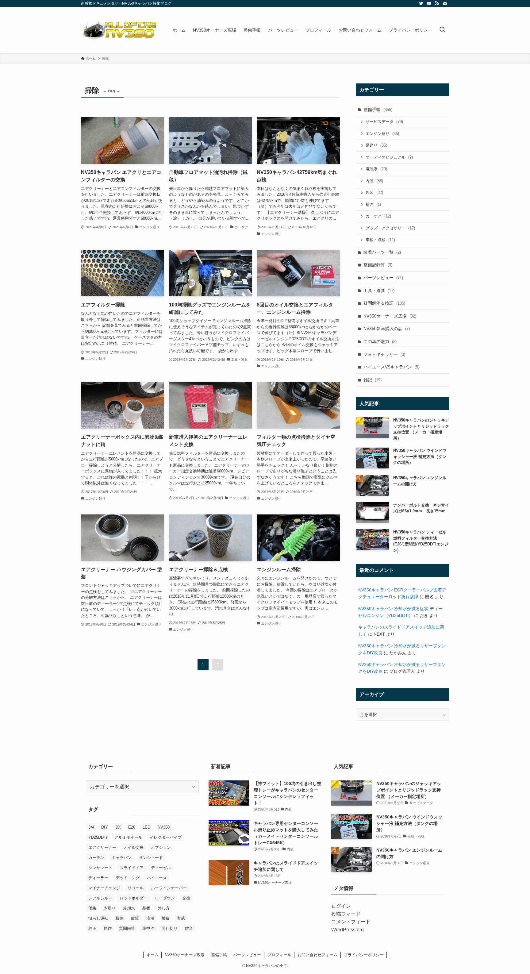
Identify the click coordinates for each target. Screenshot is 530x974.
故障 (135, 918)
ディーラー (98, 878)
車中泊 (148, 928)
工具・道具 (378, 290)
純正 (92, 928)
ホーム (153, 955)
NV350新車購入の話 (386, 328)
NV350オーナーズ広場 (389, 316)
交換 (186, 898)
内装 (374, 181)
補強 (373, 204)
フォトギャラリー (384, 354)
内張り (110, 908)
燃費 (166, 918)
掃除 (120, 918)
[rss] (437, 3)
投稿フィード (346, 914)
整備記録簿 (377, 264)
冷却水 (129, 908)
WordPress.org (347, 929)
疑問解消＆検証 (384, 303)
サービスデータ (384, 121)
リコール (136, 888)
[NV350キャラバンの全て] (119, 30)
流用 (150, 918)
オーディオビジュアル (389, 157)
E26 (131, 827)
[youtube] (429, 3)
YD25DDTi (97, 837)
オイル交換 (134, 847)
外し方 (164, 908)
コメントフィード (351, 921)
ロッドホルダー (134, 898)
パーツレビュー (383, 277)
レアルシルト (100, 898)
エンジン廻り (382, 133)
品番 (146, 908)
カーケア (378, 216)
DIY (104, 827)
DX (118, 827)
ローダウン (165, 898)
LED (146, 827)
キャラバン (122, 857)
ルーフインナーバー (169, 888)
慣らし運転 (98, 918)
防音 (189, 928)
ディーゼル (161, 867)
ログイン (341, 906)
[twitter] (421, 3)
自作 (108, 928)
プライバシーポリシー (364, 955)
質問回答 (127, 928)
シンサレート (100, 867)
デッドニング (128, 878)
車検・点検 (380, 239)
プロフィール (279, 955)
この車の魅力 (380, 341)
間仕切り (170, 928)
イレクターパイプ (166, 837)
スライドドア (132, 867)
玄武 (181, 918)
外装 (374, 192)
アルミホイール (128, 837)
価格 (92, 908)
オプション (161, 847)
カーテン (96, 857)
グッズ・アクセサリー (390, 228)
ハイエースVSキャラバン (391, 366)
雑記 (372, 379)
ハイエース (157, 878)
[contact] (445, 3)
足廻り (376, 145)
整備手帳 (377, 109)
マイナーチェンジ (104, 888)
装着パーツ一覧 (382, 252)
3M (91, 827)
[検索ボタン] (442, 30)
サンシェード (151, 857)
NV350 (164, 827)
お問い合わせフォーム (317, 955)
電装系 (376, 169)
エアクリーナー (102, 847)
